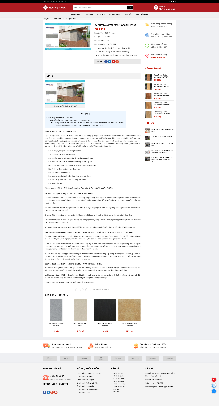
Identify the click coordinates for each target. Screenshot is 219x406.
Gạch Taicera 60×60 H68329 (105, 324)
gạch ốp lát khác (83, 282)
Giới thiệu (53, 2)
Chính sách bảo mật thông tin (88, 389)
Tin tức (61, 2)
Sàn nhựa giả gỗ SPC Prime (161, 136)
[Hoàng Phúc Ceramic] (56, 7)
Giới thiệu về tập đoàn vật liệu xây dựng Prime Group (162, 151)
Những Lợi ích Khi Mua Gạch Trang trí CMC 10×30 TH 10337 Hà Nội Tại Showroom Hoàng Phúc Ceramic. (88, 123)
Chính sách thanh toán (85, 386)
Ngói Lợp (100, 14)
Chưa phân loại (70, 18)
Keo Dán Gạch (114, 14)
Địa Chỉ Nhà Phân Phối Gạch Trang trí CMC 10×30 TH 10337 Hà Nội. (78, 125)
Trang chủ (46, 2)
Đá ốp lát (89, 14)
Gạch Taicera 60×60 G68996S (129, 324)
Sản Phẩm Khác (142, 14)
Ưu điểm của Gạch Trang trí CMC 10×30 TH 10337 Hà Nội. (69, 120)
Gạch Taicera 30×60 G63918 (56, 324)
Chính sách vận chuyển (85, 380)
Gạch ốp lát (75, 14)
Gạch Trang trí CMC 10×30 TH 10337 (59, 118)
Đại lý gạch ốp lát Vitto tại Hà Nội (162, 144)
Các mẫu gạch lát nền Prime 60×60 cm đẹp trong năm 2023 (161, 159)
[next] (140, 317)
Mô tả (50, 76)
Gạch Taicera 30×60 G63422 (80, 324)
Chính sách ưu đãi (83, 393)
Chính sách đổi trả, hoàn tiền (87, 383)
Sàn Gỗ (128, 14)
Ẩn (88, 114)
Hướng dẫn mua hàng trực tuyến (89, 373)
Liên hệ (66, 2)
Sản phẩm (57, 18)
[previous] (45, 317)
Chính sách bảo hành (85, 376)
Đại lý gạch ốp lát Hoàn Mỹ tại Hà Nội (162, 130)
